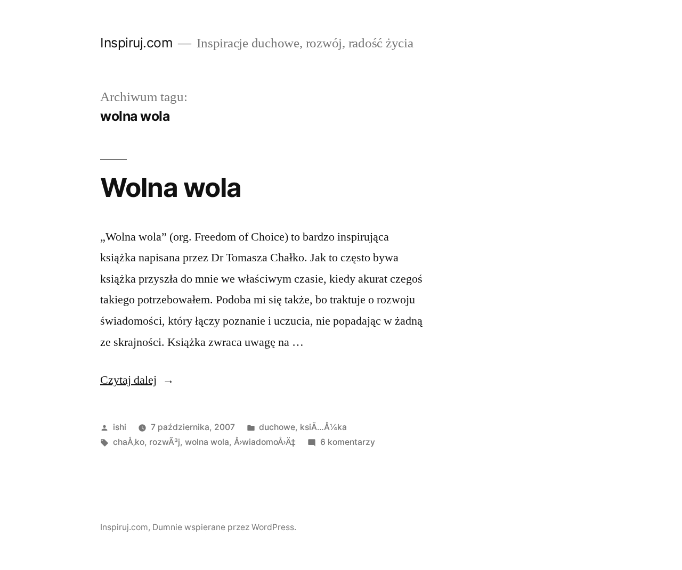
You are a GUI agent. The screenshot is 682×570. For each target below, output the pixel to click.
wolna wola (207, 442)
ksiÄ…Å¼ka (323, 427)
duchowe (277, 427)
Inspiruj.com (136, 43)
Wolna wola (170, 187)
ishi (119, 427)
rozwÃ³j (164, 442)
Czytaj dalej (137, 380)
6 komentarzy (347, 442)
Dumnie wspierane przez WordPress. (224, 527)
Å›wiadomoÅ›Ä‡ (265, 442)
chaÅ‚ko (128, 442)
